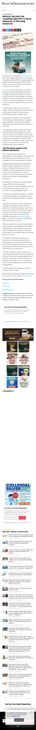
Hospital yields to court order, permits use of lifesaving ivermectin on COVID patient (20, 574)
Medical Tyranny (26, 297)
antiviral (29, 293)
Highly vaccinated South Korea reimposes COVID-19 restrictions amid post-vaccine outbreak (20, 621)
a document (26, 76)
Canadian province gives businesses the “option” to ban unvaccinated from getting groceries (20, 559)
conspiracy (5, 295)
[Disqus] (18, 415)
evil (23, 295)
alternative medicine (19, 293)
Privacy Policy (16, 716)
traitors (12, 300)
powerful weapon (24, 216)
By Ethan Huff (17, 538)
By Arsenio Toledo (18, 546)
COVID (12, 295)
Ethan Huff (12, 27)
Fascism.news (27, 276)
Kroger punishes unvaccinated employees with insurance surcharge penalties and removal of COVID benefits (20, 676)
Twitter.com (6, 286)
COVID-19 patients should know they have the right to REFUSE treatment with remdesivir (20, 543)
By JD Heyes (17, 608)
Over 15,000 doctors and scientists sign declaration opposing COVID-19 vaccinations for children (21, 658)
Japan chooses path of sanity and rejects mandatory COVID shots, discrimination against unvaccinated (20, 581)
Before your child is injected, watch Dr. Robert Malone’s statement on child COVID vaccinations (21, 629)
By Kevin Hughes (18, 570)
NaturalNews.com (8, 290)
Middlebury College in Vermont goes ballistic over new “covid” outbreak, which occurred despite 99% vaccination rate (20, 684)
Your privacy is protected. (9, 321)
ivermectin (16, 297)
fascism (27, 295)
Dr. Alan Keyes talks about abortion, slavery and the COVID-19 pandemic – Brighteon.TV (21, 567)
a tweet (6, 90)
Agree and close (19, 720)
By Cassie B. (17, 555)
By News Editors (18, 633)
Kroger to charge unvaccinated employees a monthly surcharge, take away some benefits (21, 551)
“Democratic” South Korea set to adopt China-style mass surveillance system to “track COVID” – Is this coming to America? (20, 605)
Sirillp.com (5, 283)
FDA (31, 295)
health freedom (7, 297)
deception (18, 295)
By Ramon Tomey (18, 576)
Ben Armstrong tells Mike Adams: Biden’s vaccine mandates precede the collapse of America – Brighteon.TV (20, 613)
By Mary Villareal (18, 585)
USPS (17, 300)
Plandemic (5, 300)
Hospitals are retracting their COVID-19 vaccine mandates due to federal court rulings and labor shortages (19, 692)
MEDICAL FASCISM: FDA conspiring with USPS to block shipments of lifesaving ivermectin (21, 535)
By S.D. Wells (17, 653)
